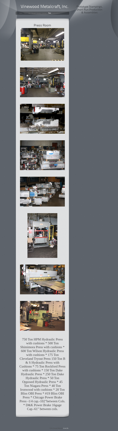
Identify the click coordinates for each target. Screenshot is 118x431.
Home (20, 13)
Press (49, 13)
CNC (29, 13)
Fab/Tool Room (56, 13)
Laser (25, 13)
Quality (39, 13)
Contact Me (65, 428)
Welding (44, 13)
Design (33, 13)
